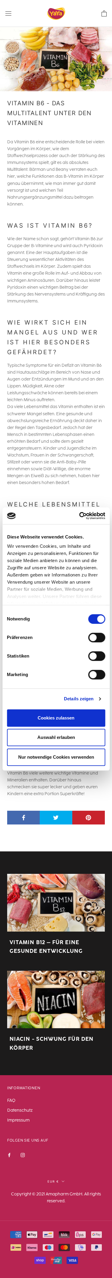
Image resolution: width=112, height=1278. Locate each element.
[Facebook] (23, 817)
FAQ (11, 1100)
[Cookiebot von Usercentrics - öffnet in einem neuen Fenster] (79, 516)
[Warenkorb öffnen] (104, 13)
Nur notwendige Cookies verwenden (56, 757)
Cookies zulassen (56, 717)
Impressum (18, 1120)
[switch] (96, 637)
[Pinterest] (88, 817)
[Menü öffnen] (8, 13)
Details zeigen (78, 698)
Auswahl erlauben (56, 737)
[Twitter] (56, 817)
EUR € (53, 1181)
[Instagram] (23, 1154)
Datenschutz (20, 1110)
